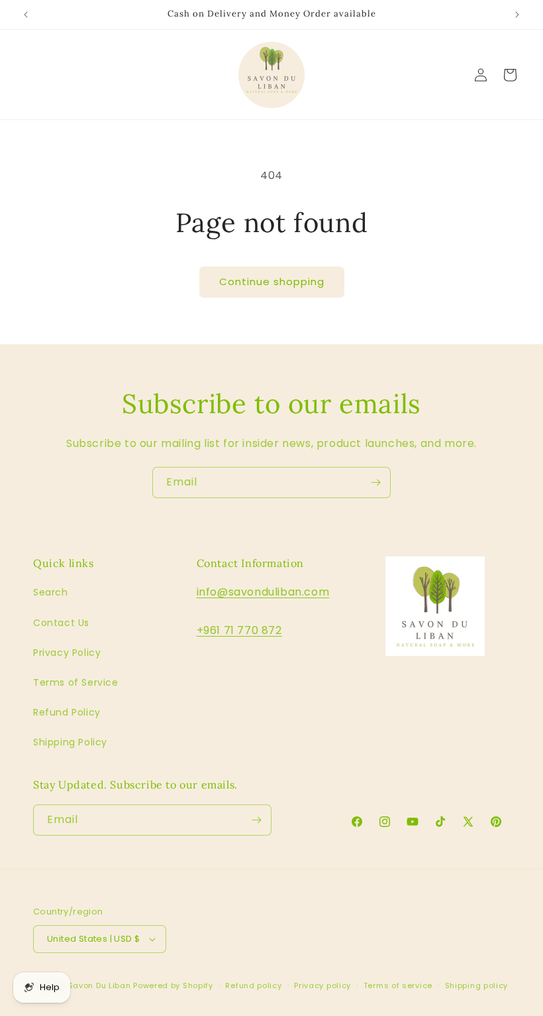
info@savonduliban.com (263, 592)
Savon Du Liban (99, 985)
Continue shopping (271, 281)
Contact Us (61, 622)
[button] (509, 75)
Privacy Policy (67, 652)
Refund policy (253, 985)
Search (50, 592)
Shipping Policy (70, 742)
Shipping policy (477, 985)
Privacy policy (322, 985)
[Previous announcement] (25, 14)
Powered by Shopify (173, 985)
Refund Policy (67, 712)
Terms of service (398, 985)
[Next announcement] (517, 14)
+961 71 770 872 (239, 630)
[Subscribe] (375, 482)
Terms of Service (76, 682)
